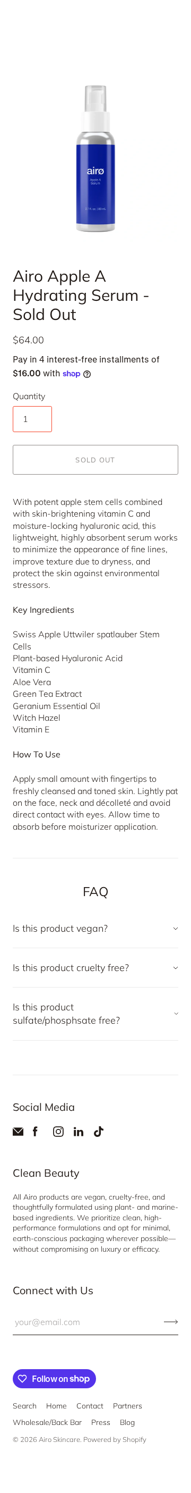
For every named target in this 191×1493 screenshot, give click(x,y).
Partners (127, 1406)
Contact (89, 1406)
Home (56, 1406)
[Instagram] (58, 1133)
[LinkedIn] (78, 1133)
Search (25, 1406)
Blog (127, 1422)
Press (100, 1422)
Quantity (29, 396)
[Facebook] (35, 1133)
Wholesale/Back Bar (47, 1422)
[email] (18, 1133)
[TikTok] (98, 1133)
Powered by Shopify (114, 1439)
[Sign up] (171, 1322)
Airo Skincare (59, 1439)
